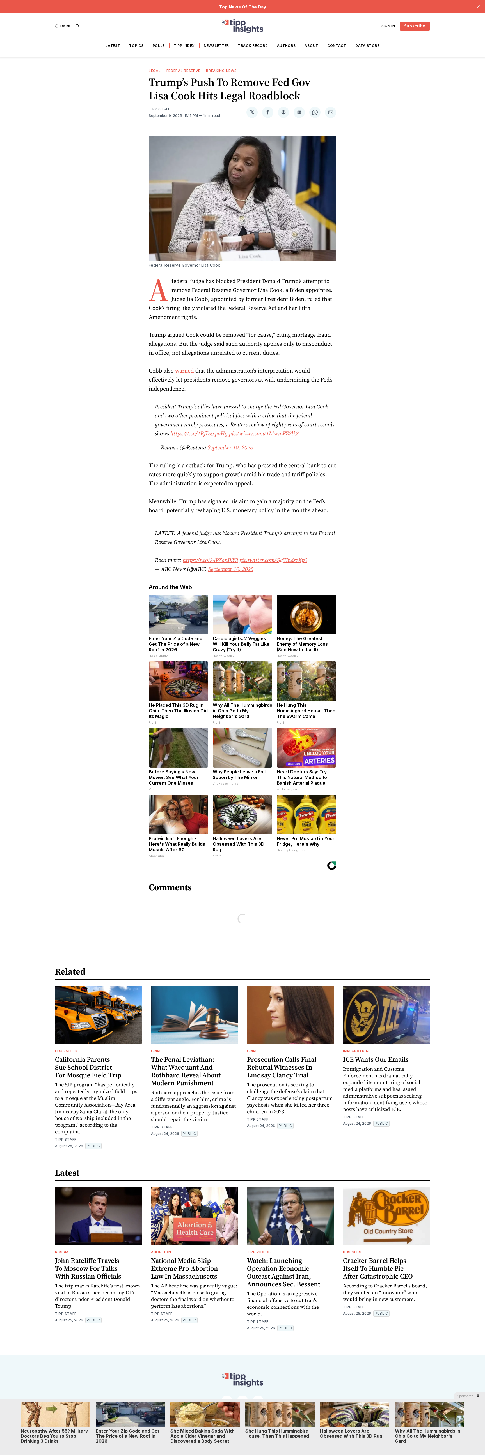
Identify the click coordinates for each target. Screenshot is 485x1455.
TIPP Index (184, 45)
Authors (286, 45)
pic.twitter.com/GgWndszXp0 (273, 560)
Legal (155, 71)
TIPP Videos (259, 1252)
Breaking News (221, 71)
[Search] (77, 26)
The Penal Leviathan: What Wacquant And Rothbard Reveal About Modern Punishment (186, 1071)
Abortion (161, 1252)
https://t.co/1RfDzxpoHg (199, 433)
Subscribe (414, 26)
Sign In (388, 26)
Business (352, 1252)
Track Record (253, 45)
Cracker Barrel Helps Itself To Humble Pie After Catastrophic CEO (378, 1268)
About (311, 45)
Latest (113, 45)
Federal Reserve (183, 71)
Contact (336, 45)
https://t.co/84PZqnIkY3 (210, 560)
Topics (136, 45)
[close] (478, 6)
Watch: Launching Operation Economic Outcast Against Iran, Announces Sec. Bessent (283, 1272)
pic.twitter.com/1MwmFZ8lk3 (264, 433)
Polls (159, 45)
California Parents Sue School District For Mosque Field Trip (88, 1067)
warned (184, 371)
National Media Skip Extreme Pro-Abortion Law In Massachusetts (184, 1268)
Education (66, 1051)
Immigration (356, 1051)
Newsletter (216, 45)
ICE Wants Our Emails (376, 1059)
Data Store (367, 45)
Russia (62, 1252)
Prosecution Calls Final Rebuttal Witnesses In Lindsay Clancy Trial (281, 1067)
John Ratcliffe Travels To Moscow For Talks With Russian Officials (88, 1268)
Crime (157, 1051)
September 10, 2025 (230, 447)
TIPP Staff (159, 109)
